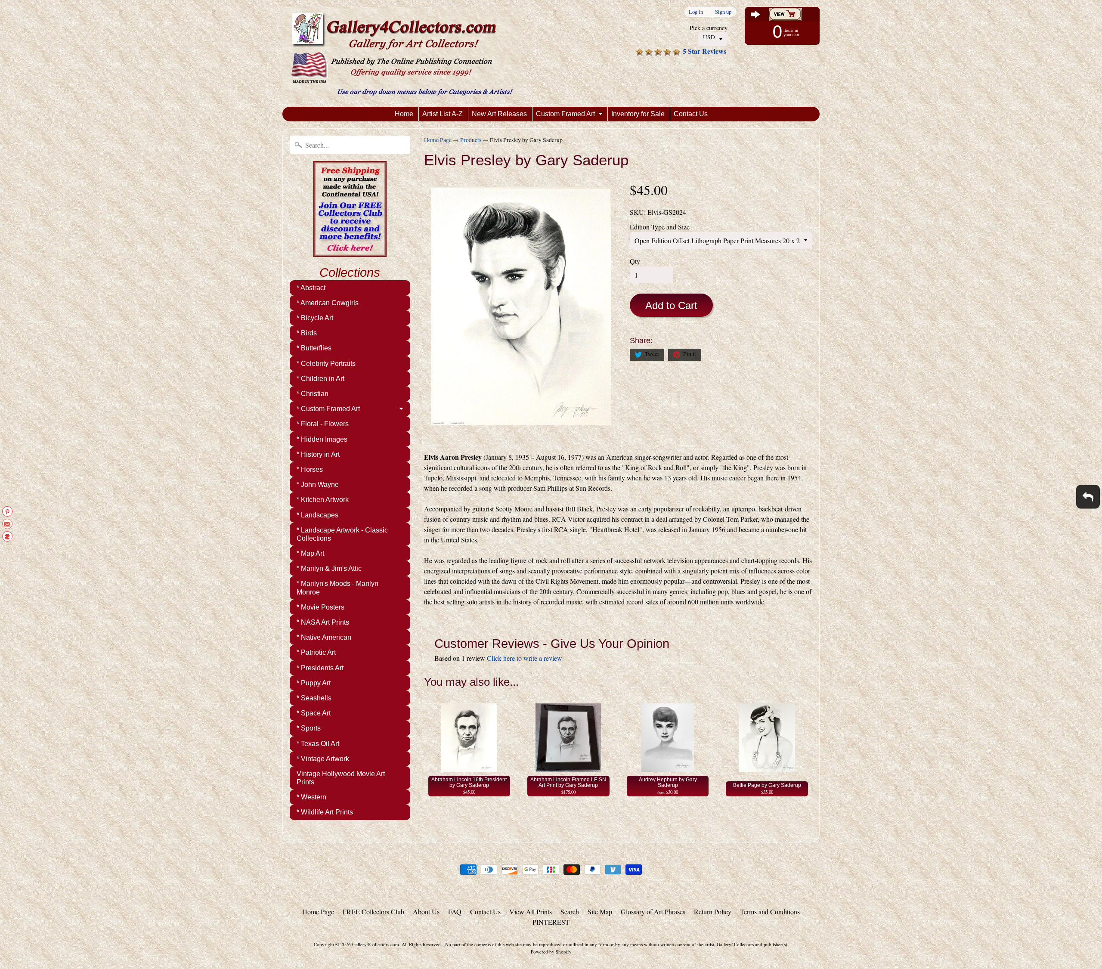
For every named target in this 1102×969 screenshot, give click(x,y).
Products (470, 140)
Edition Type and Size (660, 226)
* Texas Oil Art (318, 743)
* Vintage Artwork (323, 758)
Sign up (723, 12)
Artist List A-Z (442, 114)
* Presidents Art (320, 668)
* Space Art (314, 713)
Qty (635, 261)
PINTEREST (551, 921)
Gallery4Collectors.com (375, 944)
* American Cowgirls (328, 302)
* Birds (307, 333)
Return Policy (712, 911)
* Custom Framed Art (328, 408)
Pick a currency (708, 27)
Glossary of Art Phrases (653, 911)
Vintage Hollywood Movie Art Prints (341, 778)
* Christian (312, 393)
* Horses (310, 469)
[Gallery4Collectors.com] (401, 53)
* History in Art (318, 454)
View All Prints (530, 911)
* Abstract (311, 287)
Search (569, 911)
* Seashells (314, 698)
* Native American (324, 637)
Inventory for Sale (638, 114)
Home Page (438, 140)
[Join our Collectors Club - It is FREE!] (350, 252)
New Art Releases (499, 114)
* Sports (309, 728)
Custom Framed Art (565, 114)
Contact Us (691, 114)
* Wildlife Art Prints (325, 812)
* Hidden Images (322, 439)
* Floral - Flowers (323, 423)
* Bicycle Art (315, 318)
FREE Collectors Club (373, 911)
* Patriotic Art (316, 652)
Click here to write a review (524, 658)
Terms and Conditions (770, 911)
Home (404, 114)
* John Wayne (318, 484)
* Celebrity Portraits (326, 363)
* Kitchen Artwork (323, 499)
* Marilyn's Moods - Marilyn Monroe (337, 587)
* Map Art (310, 553)
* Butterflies (314, 348)
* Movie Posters (320, 607)
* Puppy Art (314, 683)
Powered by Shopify (551, 951)
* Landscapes (317, 515)
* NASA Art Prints (323, 622)
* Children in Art (320, 378)
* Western (311, 797)
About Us (426, 911)
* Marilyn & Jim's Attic (329, 568)
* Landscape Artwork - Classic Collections (342, 534)
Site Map (600, 911)
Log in (696, 12)
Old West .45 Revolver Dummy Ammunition (108, 934)
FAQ (454, 911)
